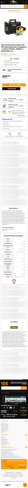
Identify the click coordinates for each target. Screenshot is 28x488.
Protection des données (4, 442)
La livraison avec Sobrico (4, 428)
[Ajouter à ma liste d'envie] (23, 88)
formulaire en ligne (9, 465)
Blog (23, 481)
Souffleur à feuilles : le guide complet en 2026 (7, 454)
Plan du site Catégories (18, 473)
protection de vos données (5, 392)
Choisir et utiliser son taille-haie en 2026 (7, 453)
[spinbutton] (14, 80)
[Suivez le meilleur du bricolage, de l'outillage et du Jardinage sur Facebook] (4, 408)
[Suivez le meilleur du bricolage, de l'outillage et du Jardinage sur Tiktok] (14, 408)
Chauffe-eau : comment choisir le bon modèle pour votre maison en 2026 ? (12, 457)
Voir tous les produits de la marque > (19, 349)
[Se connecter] (23, 2)
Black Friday (4, 481)
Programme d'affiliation (4, 424)
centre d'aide (12, 467)
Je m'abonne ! (24, 387)
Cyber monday (10, 481)
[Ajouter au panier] (25, 485)
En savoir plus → (21, 115)
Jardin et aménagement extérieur (9, 476)
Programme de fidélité (4, 429)
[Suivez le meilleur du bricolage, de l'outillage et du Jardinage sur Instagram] (7, 408)
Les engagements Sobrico (5, 427)
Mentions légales (18, 472)
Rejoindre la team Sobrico (5, 425)
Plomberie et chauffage (18, 476)
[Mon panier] (26, 2)
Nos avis (2, 432)
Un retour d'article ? (4, 440)
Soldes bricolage (18, 481)
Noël (14, 481)
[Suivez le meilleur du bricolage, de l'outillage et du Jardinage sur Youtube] (11, 408)
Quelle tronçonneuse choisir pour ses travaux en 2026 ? (9, 449)
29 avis (14, 54)
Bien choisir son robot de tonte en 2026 (7, 450)
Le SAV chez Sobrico (4, 431)
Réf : (2, 54)
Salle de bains (14, 477)
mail (4, 463)
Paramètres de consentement (9, 473)
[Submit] (26, 6)
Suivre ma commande (4, 439)
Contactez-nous (3, 438)
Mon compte (3, 436)
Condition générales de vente (10, 472)
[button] (3, 2)
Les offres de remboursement (5, 443)
